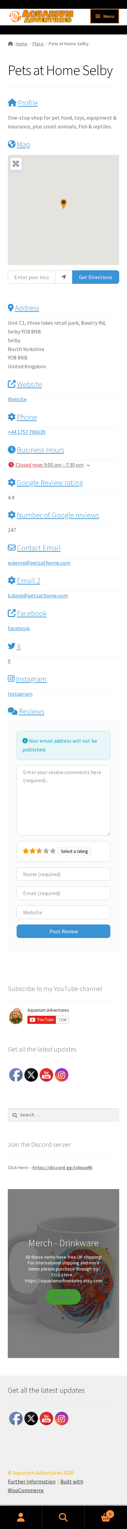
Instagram (31, 679)
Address (27, 308)
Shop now (63, 1297)
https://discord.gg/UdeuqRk (62, 1167)
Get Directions (95, 277)
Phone (27, 417)
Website (29, 384)
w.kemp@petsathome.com (39, 562)
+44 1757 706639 (26, 431)
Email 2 (28, 580)
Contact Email (39, 547)
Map (23, 144)
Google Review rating (50, 482)
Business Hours (40, 449)
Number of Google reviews (58, 515)
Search (63, 1517)
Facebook (32, 613)
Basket (98, 1511)
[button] (63, 204)
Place (38, 44)
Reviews (31, 711)
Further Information (32, 1481)
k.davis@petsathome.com (38, 595)
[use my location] (63, 277)
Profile (28, 102)
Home (21, 44)
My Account (21, 1517)
